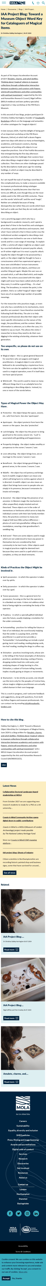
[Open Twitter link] (19, 1213)
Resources (23, 1173)
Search (43, 3)
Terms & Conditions (23, 1252)
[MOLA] (17, 3)
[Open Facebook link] (10, 1213)
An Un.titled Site (23, 1114)
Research (23, 1158)
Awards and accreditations (23, 1144)
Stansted (23, 1199)
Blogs (21, 9)
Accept (6, 1278)
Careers (23, 1121)
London (23, 1189)
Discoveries (12, 9)
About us (23, 1177)
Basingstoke (23, 1203)
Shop (38, 3)
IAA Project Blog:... (13, 937)
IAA (4, 765)
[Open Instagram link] (27, 1213)
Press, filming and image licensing (23, 1140)
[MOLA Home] (23, 1104)
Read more (9, 949)
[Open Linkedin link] (36, 1213)
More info (23, 1272)
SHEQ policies (23, 1135)
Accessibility (23, 1246)
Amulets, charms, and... (15, 1074)
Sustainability (23, 1126)
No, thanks (17, 1278)
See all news (9, 872)
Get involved (23, 1168)
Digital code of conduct (23, 1149)
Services (23, 1154)
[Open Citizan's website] (13, 1230)
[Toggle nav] (5, 3)
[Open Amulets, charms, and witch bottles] (23, 1048)
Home (3, 9)
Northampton (23, 1194)
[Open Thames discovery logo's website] (29, 1230)
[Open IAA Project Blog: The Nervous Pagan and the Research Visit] (23, 911)
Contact (32, 3)
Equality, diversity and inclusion (23, 1130)
